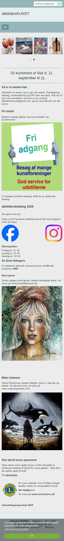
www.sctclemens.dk (43, 494)
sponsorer (11, 475)
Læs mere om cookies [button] (17, 529)
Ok (32, 536)
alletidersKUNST (15, 13)
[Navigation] (5, 27)
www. (14, 283)
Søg (59, 4)
